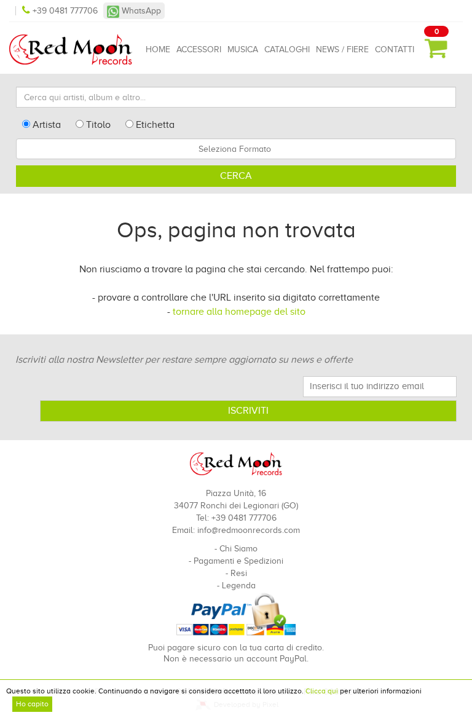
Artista (45, 124)
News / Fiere (342, 49)
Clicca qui (321, 691)
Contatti (394, 49)
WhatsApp (140, 10)
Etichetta (154, 124)
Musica (242, 49)
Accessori (198, 49)
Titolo (97, 124)
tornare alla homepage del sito (239, 311)
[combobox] (236, 148)
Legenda (239, 585)
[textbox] (236, 149)
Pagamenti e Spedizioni (238, 561)
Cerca (236, 175)
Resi (238, 573)
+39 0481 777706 (65, 10)
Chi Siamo (238, 548)
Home (158, 49)
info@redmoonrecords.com (248, 530)
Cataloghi (287, 49)
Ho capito (32, 704)
